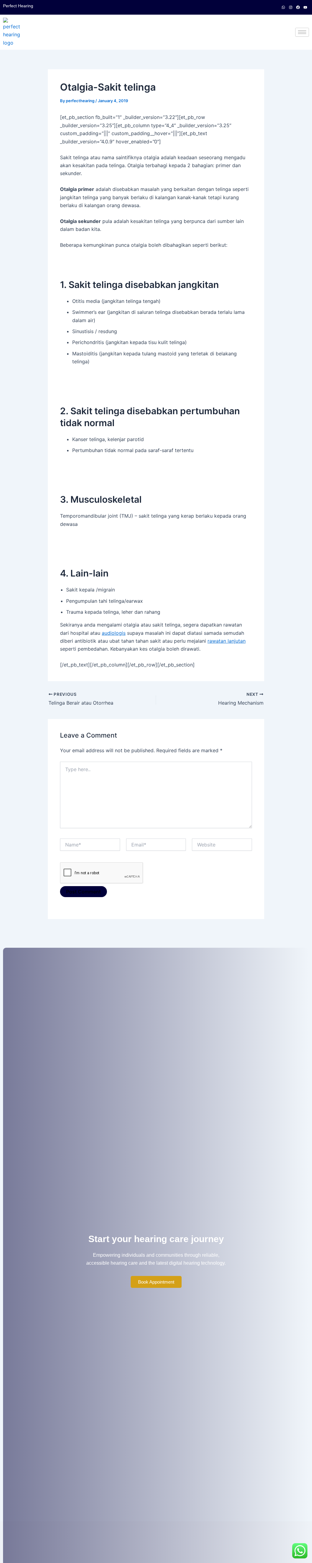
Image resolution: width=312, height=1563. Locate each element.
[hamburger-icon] (302, 32)
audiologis (114, 633)
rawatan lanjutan (226, 641)
